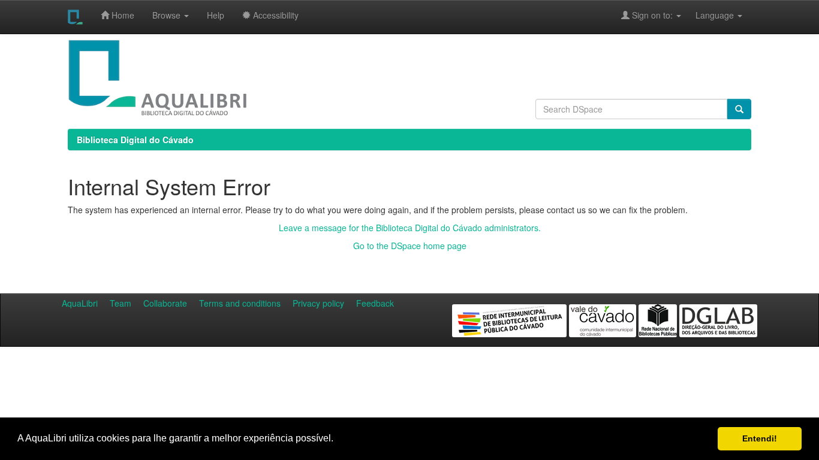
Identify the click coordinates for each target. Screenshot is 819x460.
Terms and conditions (240, 303)
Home (121, 15)
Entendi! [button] (759, 438)
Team (120, 303)
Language (708, 15)
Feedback (375, 303)
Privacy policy (318, 303)
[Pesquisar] (739, 109)
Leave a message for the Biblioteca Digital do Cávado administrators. (410, 228)
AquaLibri (80, 303)
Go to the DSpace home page (409, 246)
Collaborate (165, 303)
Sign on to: (652, 15)
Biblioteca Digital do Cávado (135, 140)
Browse (167, 15)
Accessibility (275, 15)
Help (215, 15)
